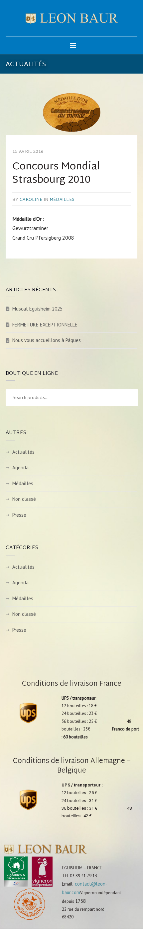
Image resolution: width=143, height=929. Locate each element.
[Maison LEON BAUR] (71, 18)
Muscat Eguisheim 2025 (37, 309)
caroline (31, 200)
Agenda (20, 467)
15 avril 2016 (28, 152)
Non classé (24, 499)
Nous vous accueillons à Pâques (46, 340)
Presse (19, 515)
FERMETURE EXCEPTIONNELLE (44, 324)
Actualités (23, 452)
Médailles (62, 200)
